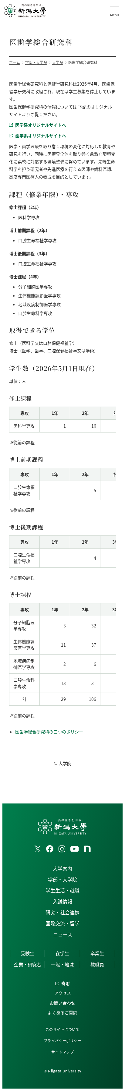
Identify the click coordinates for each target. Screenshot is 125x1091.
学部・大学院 (62, 879)
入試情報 (62, 901)
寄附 (65, 983)
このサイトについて (62, 1029)
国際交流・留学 (62, 923)
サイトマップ (62, 1051)
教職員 (97, 964)
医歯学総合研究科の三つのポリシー (49, 732)
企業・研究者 (27, 964)
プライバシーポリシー (63, 1040)
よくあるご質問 (62, 1012)
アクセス (62, 993)
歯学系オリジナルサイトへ (40, 135)
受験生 (27, 953)
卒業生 (97, 953)
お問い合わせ (62, 1003)
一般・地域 (62, 964)
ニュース (62, 934)
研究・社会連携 (62, 912)
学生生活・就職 (62, 890)
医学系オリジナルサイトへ (40, 125)
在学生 (62, 953)
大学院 (65, 763)
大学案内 (62, 868)
